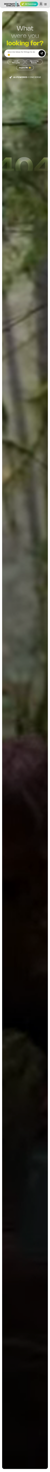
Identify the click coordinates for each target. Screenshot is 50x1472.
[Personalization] (41, 4)
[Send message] (42, 53)
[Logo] (11, 4)
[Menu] (45, 4)
